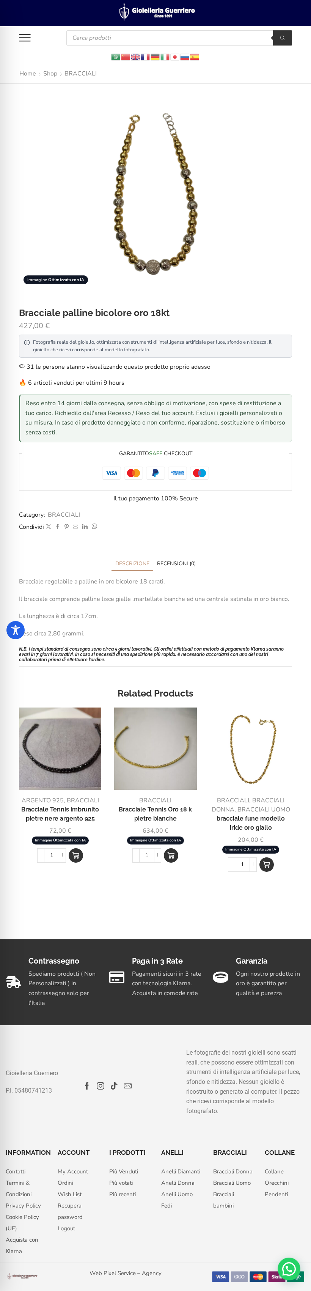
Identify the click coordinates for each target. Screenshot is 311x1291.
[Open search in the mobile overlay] (179, 38)
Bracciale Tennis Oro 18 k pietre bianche (155, 814)
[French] (146, 56)
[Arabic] (116, 56)
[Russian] (185, 56)
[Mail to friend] (75, 527)
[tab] (132, 563)
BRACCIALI (80, 73)
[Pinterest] (66, 527)
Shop (50, 73)
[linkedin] (85, 527)
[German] (155, 56)
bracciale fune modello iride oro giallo (251, 823)
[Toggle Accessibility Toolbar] (15, 630)
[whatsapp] (93, 527)
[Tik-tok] (114, 1086)
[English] (136, 56)
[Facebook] (57, 527)
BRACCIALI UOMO (263, 809)
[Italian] (165, 56)
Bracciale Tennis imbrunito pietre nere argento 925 (60, 814)
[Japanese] (175, 56)
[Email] (128, 1086)
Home (27, 73)
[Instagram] (100, 1086)
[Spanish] (195, 56)
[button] (76, 855)
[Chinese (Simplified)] (126, 56)
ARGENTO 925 (43, 800)
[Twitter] (48, 527)
